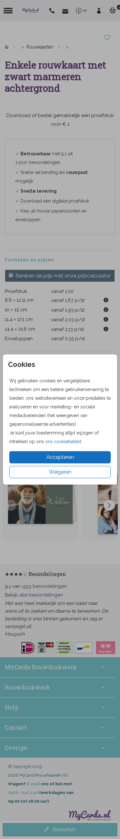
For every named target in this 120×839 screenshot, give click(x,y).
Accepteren (60, 457)
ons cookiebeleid (63, 441)
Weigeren (60, 472)
